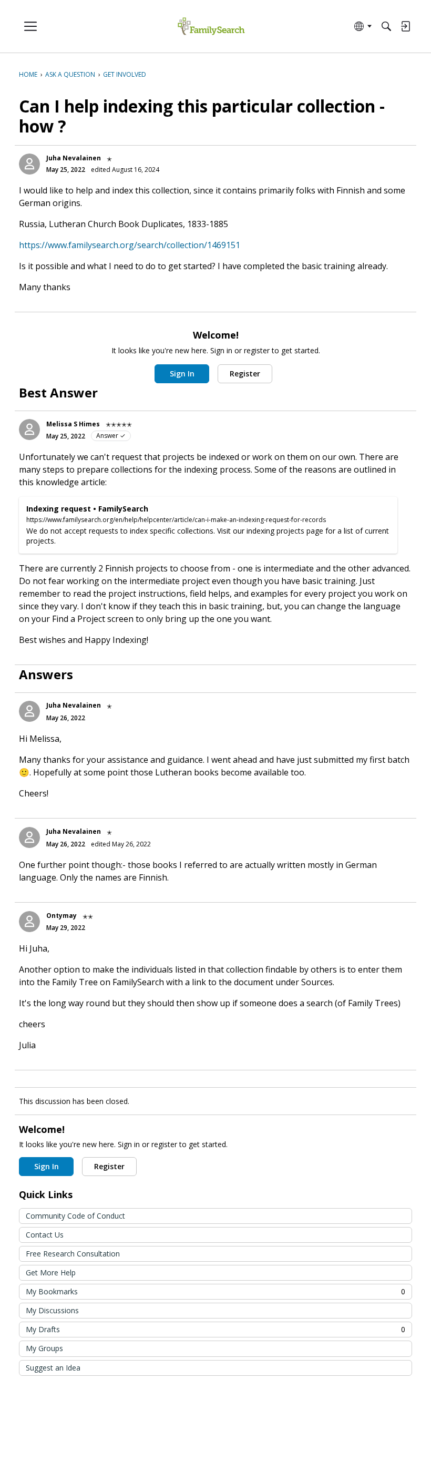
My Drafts (215, 1329)
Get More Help (51, 1272)
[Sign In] (405, 26)
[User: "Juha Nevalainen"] (29, 164)
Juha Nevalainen (73, 158)
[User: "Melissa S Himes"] (29, 429)
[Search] (386, 26)
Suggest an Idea (53, 1368)
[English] (211, 26)
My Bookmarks (215, 1291)
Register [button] (245, 374)
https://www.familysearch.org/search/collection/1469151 (129, 245)
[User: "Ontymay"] (29, 921)
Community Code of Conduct (75, 1216)
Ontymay (61, 915)
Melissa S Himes (73, 424)
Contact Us (45, 1235)
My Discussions (52, 1310)
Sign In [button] (182, 374)
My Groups (44, 1348)
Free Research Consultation (73, 1254)
